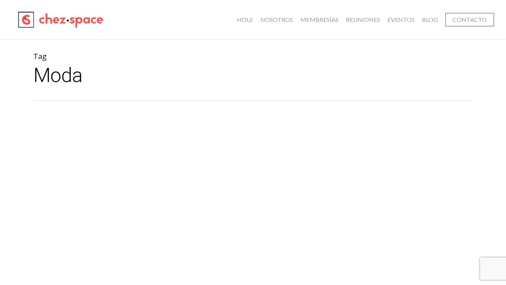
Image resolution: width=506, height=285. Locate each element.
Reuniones (363, 19)
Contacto (470, 19)
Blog (430, 19)
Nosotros (276, 19)
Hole (245, 19)
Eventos (401, 19)
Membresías (319, 19)
